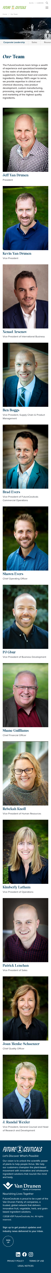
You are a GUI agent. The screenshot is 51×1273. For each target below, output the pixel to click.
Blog (31, 3)
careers (40, 3)
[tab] (14, 42)
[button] (47, 3)
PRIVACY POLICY (15, 1260)
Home (5, 14)
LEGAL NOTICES (25, 1265)
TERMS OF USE (36, 1260)
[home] (14, 8)
